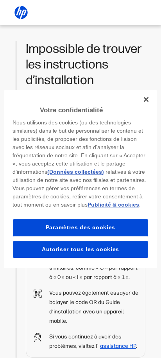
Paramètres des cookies (80, 227)
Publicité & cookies (113, 204)
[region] (80, 179)
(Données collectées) (75, 172)
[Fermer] (146, 99)
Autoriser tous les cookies (80, 249)
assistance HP (118, 346)
